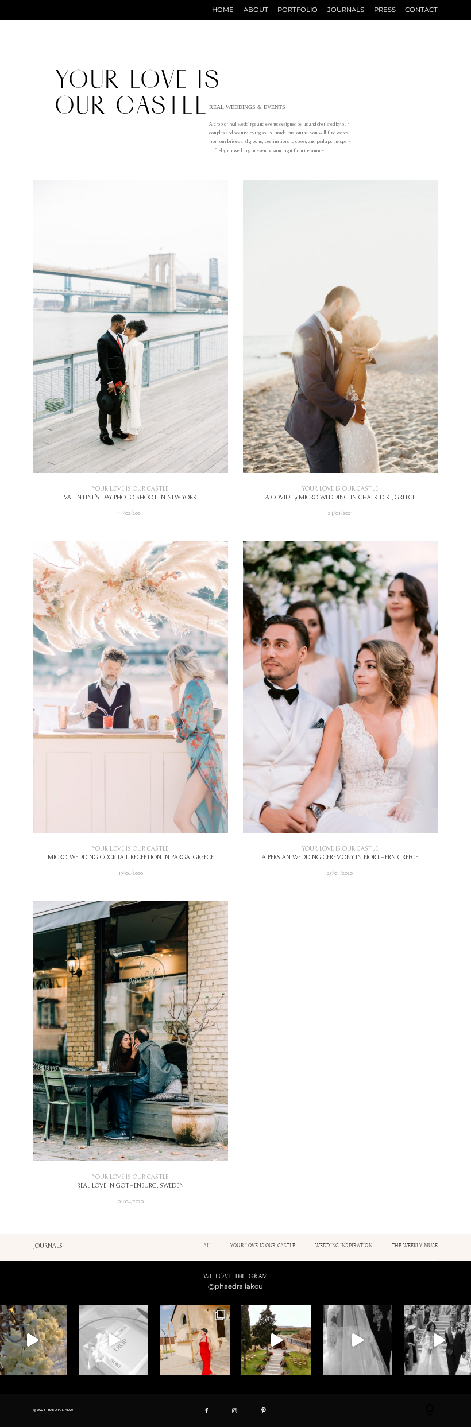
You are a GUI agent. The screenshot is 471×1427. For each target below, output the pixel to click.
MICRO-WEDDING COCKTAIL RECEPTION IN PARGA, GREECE (130, 714)
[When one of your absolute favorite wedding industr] (276, 1340)
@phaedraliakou (235, 1286)
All (206, 1246)
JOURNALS (345, 10)
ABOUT (256, 10)
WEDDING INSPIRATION (343, 1246)
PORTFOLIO (297, 10)
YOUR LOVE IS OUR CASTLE (130, 489)
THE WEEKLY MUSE (415, 1246)
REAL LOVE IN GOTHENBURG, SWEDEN (130, 1058)
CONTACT (421, 10)
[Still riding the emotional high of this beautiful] (195, 1340)
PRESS (385, 10)
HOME (223, 10)
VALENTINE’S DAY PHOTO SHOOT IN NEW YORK (130, 353)
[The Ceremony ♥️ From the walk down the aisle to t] (358, 1340)
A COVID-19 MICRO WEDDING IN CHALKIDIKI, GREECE (340, 353)
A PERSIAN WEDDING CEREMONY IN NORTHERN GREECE (340, 714)
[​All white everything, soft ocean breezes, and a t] (114, 1340)
